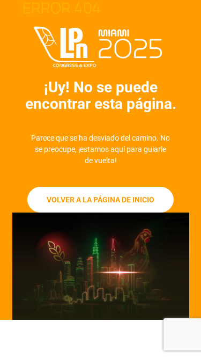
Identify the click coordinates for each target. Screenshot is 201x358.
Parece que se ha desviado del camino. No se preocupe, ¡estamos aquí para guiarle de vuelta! (100, 149)
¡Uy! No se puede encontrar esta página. (100, 95)
